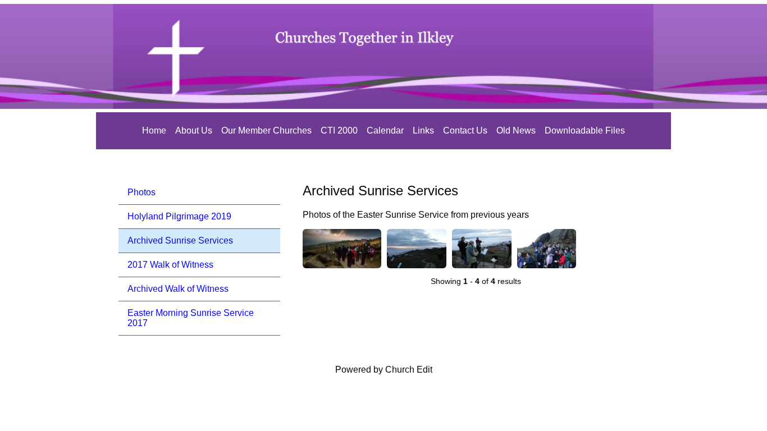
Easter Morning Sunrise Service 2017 (190, 318)
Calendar (385, 130)
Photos (141, 192)
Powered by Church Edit (383, 369)
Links (423, 130)
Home (154, 130)
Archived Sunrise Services (180, 240)
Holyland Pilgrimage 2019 (179, 216)
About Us (193, 130)
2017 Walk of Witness (170, 264)
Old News (516, 130)
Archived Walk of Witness (178, 289)
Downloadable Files (585, 130)
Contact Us (465, 130)
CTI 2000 (339, 130)
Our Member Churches (266, 130)
